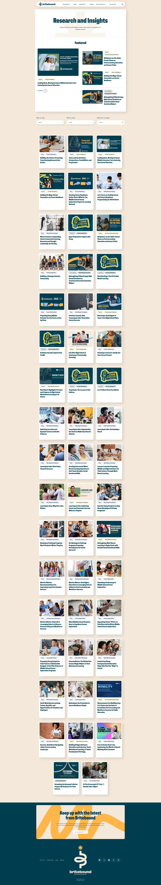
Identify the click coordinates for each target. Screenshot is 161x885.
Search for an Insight (103, 118)
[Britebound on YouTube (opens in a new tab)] (109, 860)
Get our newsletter (79, 832)
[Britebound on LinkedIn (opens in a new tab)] (99, 860)
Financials (62, 860)
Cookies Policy (50, 860)
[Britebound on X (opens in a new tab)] (104, 860)
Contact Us (42, 860)
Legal (57, 860)
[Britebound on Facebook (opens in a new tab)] (113, 860)
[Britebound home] (47, 3)
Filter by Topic (71, 118)
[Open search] (122, 4)
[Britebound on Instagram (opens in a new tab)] (118, 860)
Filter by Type (40, 118)
